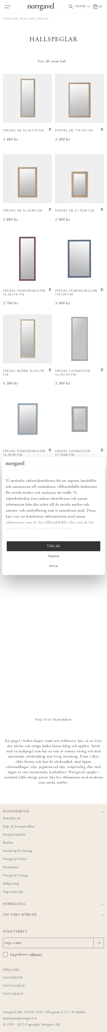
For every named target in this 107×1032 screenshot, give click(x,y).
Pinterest (13, 994)
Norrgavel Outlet (15, 859)
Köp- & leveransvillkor (19, 826)
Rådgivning (11, 884)
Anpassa (53, 556)
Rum (23, 19)
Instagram (14, 986)
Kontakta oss (12, 818)
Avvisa (53, 566)
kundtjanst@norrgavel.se (20, 1018)
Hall (32, 19)
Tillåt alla (53, 546)
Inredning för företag (17, 851)
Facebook (13, 978)
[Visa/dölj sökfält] (70, 6)
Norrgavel (10, 19)
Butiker (8, 843)
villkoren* (35, 954)
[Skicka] (98, 943)
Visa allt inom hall (51, 61)
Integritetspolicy (14, 834)
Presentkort (11, 867)
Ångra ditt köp (13, 892)
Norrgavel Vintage (15, 875)
